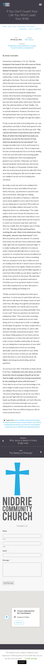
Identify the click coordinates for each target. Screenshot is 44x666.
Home (4, 26)
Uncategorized (28, 48)
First (4, 539)
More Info (19, 622)
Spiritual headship (34, 427)
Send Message (8, 583)
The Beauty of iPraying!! (20, 453)
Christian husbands (9, 422)
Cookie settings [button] (31, 658)
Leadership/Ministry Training (26, 46)
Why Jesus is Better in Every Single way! (23, 441)
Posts (9, 26)
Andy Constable (19, 420)
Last (4, 546)
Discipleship (21, 26)
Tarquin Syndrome (17, 48)
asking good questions (32, 420)
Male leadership (15, 425)
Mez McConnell (29, 425)
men (22, 425)
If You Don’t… (31, 26)
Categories (22, 29)
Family (18, 422)
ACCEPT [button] (22, 662)
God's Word (37, 422)
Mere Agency (29, 40)
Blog (14, 26)
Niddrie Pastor (22, 427)
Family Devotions (26, 422)
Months (37, 29)
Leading (6, 425)
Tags (30, 29)
